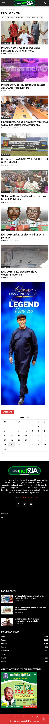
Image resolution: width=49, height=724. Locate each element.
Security (4, 661)
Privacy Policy (36, 717)
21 (32, 440)
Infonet (3, 54)
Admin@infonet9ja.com (29, 497)
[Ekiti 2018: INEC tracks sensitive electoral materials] (24, 257)
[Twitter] (24, 504)
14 (32, 436)
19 (19, 440)
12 (19, 436)
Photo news (5, 43)
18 (12, 440)
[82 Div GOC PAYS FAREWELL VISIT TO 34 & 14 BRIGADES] (24, 144)
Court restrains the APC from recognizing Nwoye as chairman (28, 620)
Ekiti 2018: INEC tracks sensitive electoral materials (19, 273)
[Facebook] (18, 504)
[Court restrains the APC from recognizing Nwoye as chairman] (7, 622)
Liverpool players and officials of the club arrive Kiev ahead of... (29, 597)
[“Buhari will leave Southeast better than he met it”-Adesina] (24, 181)
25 (12, 445)
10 (5, 436)
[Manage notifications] (43, 719)
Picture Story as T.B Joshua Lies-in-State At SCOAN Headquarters (23, 86)
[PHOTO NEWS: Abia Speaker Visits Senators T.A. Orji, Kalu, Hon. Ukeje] (24, 32)
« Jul (2, 453)
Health (3, 658)
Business (11, 17)
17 (5, 440)
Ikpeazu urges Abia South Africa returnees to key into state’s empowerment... (24, 123)
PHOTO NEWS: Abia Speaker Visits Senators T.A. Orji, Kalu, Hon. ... (20, 49)
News (3, 636)
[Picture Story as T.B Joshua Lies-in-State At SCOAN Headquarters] (24, 70)
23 (45, 440)
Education (35, 17)
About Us (17, 717)
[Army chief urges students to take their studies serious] (7, 610)
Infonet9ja (5, 165)
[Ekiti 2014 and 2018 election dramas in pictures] (24, 219)
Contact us (26, 717)
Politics (4, 643)
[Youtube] (31, 504)
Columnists (19, 17)
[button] (45, 3)
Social (3, 654)
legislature (5, 651)
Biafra (4, 17)
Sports (3, 647)
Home (3, 9)
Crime (28, 17)
